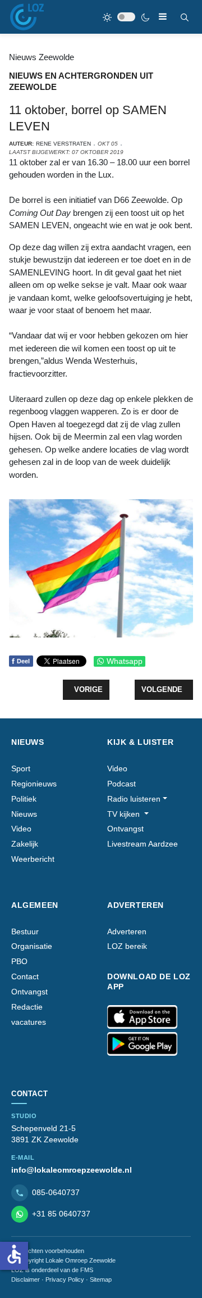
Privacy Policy (64, 1279)
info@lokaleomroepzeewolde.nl (71, 1169)
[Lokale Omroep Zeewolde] (27, 17)
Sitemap (101, 1279)
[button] (137, 799)
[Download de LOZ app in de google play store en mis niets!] (142, 1044)
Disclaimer (25, 1279)
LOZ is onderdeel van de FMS (52, 1270)
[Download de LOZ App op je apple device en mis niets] (142, 1017)
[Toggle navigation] (163, 16)
